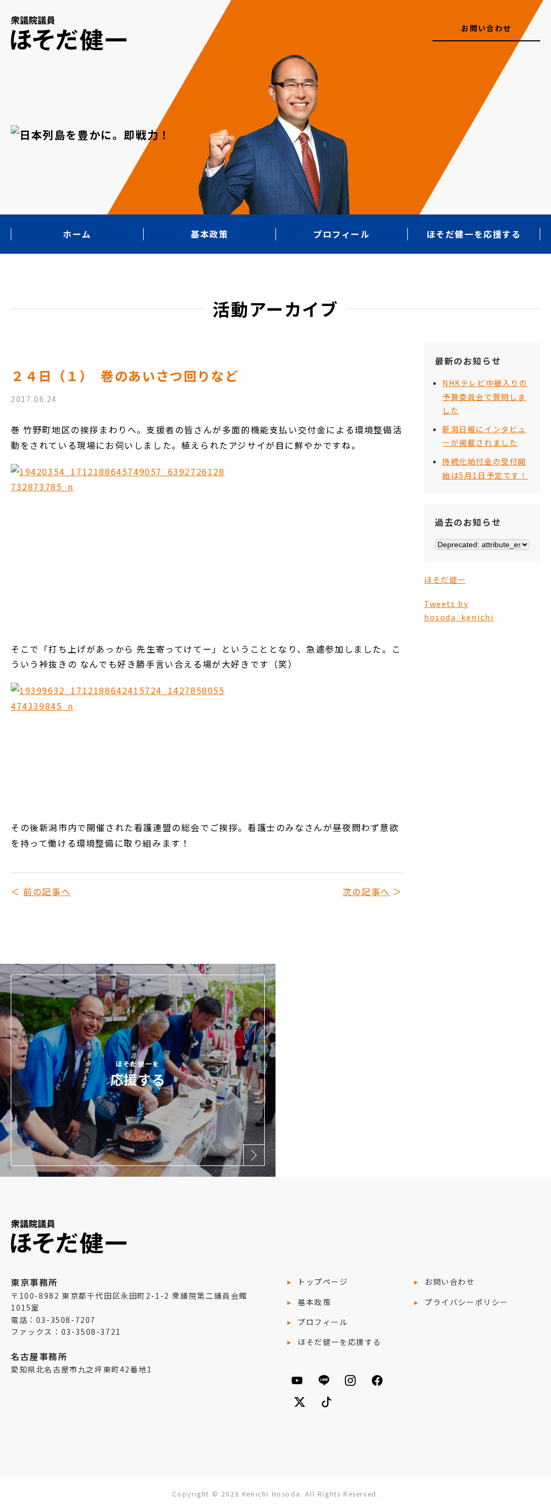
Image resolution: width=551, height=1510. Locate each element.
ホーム (77, 234)
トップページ (323, 1281)
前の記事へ (46, 891)
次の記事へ (366, 891)
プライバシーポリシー (466, 1302)
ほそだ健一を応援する (474, 234)
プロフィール (341, 234)
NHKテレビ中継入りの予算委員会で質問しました (485, 396)
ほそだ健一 (445, 579)
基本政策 (209, 234)
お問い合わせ (486, 28)
